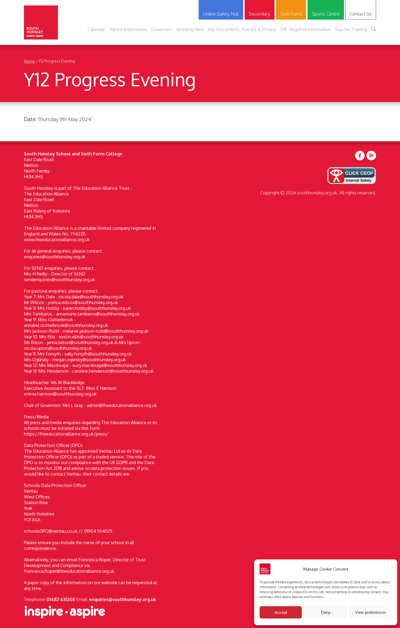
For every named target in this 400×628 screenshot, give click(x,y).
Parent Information (128, 29)
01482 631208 (61, 599)
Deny (326, 612)
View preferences (370, 612)
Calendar (96, 29)
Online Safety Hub (221, 14)
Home (29, 61)
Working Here (190, 29)
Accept (281, 612)
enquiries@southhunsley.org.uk (122, 599)
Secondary (259, 14)
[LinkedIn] (371, 156)
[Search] (373, 28)
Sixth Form (291, 14)
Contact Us (361, 14)
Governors (161, 29)
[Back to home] (41, 22)
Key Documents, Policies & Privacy (242, 29)
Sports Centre (326, 14)
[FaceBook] (360, 156)
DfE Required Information (305, 29)
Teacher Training (351, 29)
